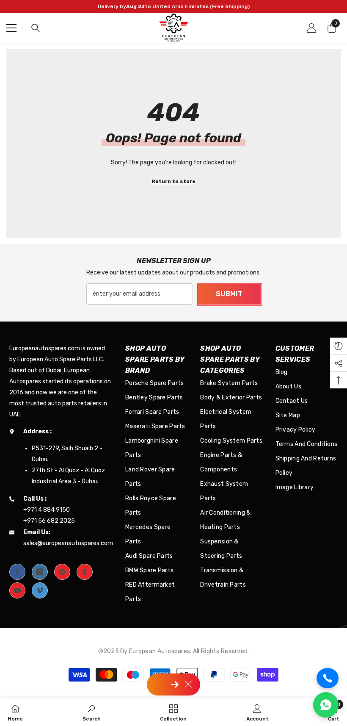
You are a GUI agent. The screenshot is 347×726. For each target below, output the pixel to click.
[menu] (11, 28)
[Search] (35, 28)
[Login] (311, 28)
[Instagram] (40, 572)
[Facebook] (17, 572)
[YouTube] (17, 590)
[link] (92, 712)
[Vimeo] (40, 590)
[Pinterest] (62, 572)
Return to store (173, 181)
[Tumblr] (85, 572)
